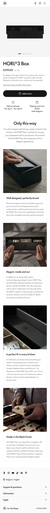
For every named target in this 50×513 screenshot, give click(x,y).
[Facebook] (4, 473)
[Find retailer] (35, 3)
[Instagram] (8, 473)
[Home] (18, 3)
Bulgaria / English (12, 479)
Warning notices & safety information (17, 85)
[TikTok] (17, 473)
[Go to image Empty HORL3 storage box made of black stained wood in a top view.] (19, 53)
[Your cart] (40, 3)
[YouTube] (13, 473)
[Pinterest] (26, 473)
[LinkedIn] (21, 473)
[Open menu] (44, 3)
